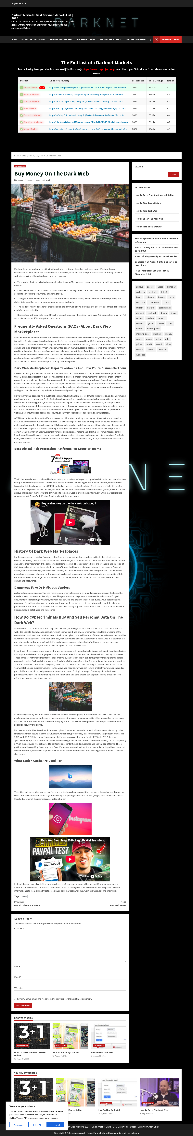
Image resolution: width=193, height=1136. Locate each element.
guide (150, 323)
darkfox (151, 307)
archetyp (140, 292)
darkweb (152, 312)
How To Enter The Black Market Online (32, 1036)
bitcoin (164, 292)
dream (164, 312)
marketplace (153, 328)
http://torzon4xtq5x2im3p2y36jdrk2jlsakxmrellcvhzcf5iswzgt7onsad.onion (86, 101)
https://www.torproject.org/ (99, 69)
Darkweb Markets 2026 (60, 39)
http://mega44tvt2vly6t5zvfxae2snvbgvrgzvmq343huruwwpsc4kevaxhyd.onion (88, 129)
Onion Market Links (85, 39)
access (150, 286)
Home (14, 39)
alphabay (171, 286)
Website (18, 988)
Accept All (55, 1125)
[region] (37, 1116)
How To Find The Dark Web (148, 226)
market (139, 328)
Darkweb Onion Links (136, 39)
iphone (160, 323)
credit (166, 302)
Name (18, 966)
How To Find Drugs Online (70, 1036)
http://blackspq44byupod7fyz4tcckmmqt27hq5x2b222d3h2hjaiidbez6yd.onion (88, 122)
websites (140, 354)
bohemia (150, 297)
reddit (149, 344)
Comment (19, 928)
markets (157, 333)
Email (17, 977)
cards (171, 297)
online (158, 339)
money (24, 896)
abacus (139, 286)
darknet (140, 312)
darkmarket (165, 307)
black (139, 297)
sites (168, 344)
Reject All (37, 1125)
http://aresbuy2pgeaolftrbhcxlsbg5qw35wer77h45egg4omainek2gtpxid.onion (87, 108)
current (139, 307)
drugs (173, 312)
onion (149, 339)
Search (139, 166)
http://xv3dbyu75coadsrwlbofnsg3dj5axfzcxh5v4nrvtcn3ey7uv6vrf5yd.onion (87, 115)
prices (139, 344)
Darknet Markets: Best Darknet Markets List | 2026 (42, 16)
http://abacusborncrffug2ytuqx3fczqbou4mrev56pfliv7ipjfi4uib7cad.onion (86, 94)
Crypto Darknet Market (33, 39)
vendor (139, 349)
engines (150, 318)
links (170, 323)
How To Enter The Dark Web (149, 218)
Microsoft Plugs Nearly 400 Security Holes (156, 256)
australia (153, 292)
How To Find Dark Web (108, 1036)
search (159, 344)
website (162, 349)
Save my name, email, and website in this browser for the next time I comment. (54, 998)
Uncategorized (20, 166)
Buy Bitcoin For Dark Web (27, 903)
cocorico (140, 302)
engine (139, 318)
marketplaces (142, 333)
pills (167, 339)
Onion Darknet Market (98, 1132)
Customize (18, 1125)
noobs (139, 339)
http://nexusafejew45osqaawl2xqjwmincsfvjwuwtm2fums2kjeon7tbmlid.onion (87, 87)
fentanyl (140, 323)
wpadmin (19, 180)
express (161, 318)
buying (161, 297)
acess (160, 286)
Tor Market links (170, 39)
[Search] (150, 39)
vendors (151, 349)
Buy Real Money (118, 903)
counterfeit (154, 302)
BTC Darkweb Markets (111, 39)
